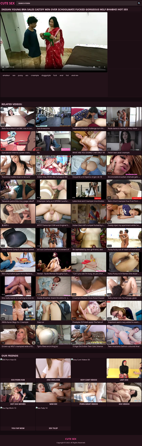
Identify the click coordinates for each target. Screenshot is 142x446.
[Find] (139, 3)
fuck (55, 75)
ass (27, 75)
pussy (20, 75)
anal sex (74, 75)
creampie (35, 75)
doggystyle (46, 75)
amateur (6, 75)
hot (67, 75)
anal (61, 75)
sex (14, 75)
